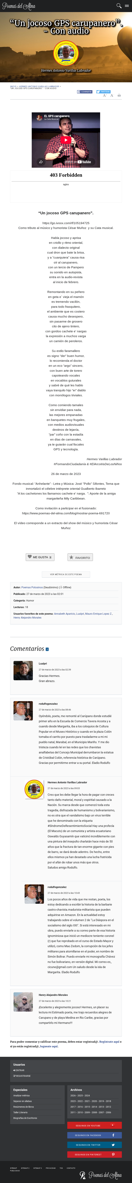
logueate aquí (49, 1046)
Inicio (13, 86)
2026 (73, 1095)
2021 (87, 1101)
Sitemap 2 (25, 1168)
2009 (87, 1112)
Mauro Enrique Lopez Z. (98, 613)
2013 (101, 1107)
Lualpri (80, 613)
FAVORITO (82, 558)
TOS (61, 1168)
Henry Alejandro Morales (27, 617)
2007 (101, 1112)
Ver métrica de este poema (66, 574)
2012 (108, 1107)
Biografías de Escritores (25, 1118)
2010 (80, 1112)
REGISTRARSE (23, 1076)
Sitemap (13, 1168)
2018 (108, 1101)
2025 (80, 1095)
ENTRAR (20, 1070)
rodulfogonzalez (48, 703)
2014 (94, 1107)
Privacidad (51, 1168)
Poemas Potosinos (32, 587)
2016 (80, 1107)
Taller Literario (20, 1112)
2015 (87, 1107)
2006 (108, 1112)
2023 (73, 1101)
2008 (94, 1112)
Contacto (71, 1168)
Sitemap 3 (37, 1168)
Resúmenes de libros (23, 1107)
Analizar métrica (21, 1095)
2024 (87, 1095)
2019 (101, 1101)
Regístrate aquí (109, 1041)
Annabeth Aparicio (64, 613)
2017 (73, 1107)
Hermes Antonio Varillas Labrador (39, 86)
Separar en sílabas (22, 1101)
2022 (80, 1101)
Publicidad (15, 1171)
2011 (73, 1112)
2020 (94, 1101)
